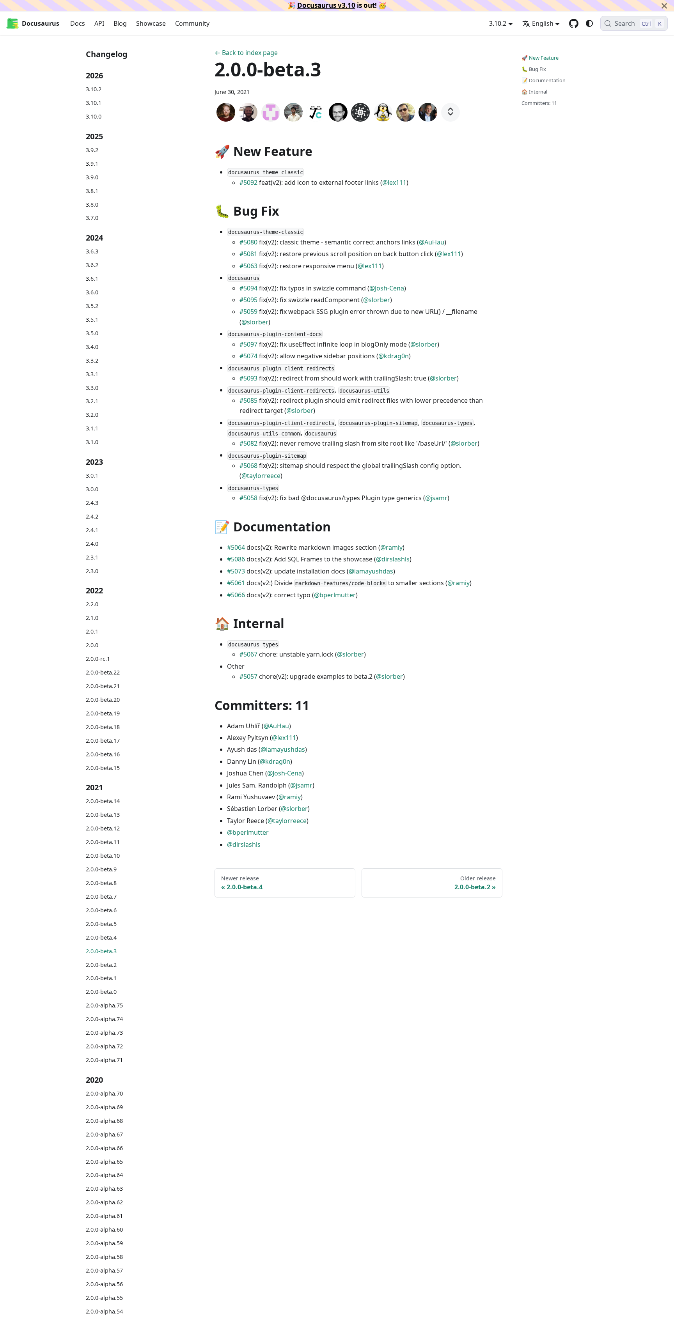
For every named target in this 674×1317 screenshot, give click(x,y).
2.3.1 (92, 557)
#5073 (236, 571)
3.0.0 (92, 488)
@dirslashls (393, 559)
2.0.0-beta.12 (103, 828)
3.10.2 (93, 89)
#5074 (248, 356)
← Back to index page (246, 52)
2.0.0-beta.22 (103, 672)
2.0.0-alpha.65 (104, 1161)
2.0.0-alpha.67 (104, 1134)
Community (192, 23)
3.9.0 (92, 177)
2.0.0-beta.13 (103, 814)
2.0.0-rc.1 (98, 658)
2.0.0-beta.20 (103, 699)
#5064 (236, 547)
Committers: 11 (539, 102)
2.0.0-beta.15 (103, 767)
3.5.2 (92, 305)
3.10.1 (93, 102)
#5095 (248, 300)
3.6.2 (92, 265)
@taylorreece (260, 475)
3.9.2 (92, 149)
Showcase (151, 23)
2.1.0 (92, 617)
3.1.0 (92, 442)
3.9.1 (92, 163)
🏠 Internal (534, 91)
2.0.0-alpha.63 (104, 1188)
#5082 (248, 443)
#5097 (248, 344)
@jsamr (436, 498)
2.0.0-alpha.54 (104, 1311)
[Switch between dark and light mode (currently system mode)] (589, 23)
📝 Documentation (543, 80)
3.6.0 (92, 292)
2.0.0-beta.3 (101, 950)
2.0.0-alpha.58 (104, 1256)
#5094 (248, 288)
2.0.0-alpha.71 (104, 1060)
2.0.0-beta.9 (101, 869)
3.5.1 (92, 319)
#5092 (248, 182)
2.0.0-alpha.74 (104, 1019)
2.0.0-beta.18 (103, 726)
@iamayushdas (371, 571)
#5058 (248, 498)
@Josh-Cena (386, 288)
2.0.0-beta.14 (103, 801)
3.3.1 (92, 373)
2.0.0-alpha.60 (104, 1229)
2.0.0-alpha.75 (104, 1005)
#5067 (248, 654)
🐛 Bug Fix (533, 69)
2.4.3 (92, 502)
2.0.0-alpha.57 (104, 1270)
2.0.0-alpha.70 (104, 1093)
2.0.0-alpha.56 (104, 1284)
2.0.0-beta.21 (103, 685)
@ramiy (391, 547)
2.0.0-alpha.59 (104, 1243)
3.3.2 (92, 360)
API (99, 23)
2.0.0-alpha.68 (104, 1120)
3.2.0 (92, 414)
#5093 (248, 378)
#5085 (248, 400)
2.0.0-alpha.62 (104, 1202)
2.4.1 (92, 529)
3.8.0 (92, 204)
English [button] (542, 23)
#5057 (248, 676)
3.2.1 (92, 401)
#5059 (248, 311)
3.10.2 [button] (497, 23)
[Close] (664, 5)
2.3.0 (92, 570)
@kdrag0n (393, 356)
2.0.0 (92, 645)
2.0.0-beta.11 (103, 842)
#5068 (248, 465)
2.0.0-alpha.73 (104, 1032)
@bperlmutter (335, 595)
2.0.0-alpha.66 (104, 1147)
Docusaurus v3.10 (326, 5)
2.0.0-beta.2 (101, 964)
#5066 (236, 595)
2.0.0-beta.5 (101, 923)
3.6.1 (92, 278)
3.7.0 (92, 217)
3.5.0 (92, 332)
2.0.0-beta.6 (101, 909)
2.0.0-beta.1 (101, 978)
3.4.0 (92, 346)
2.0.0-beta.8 (101, 882)
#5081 (248, 254)
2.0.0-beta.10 (103, 855)
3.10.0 (93, 116)
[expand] (450, 112)
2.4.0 (92, 543)
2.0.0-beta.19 (103, 713)
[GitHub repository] (573, 23)
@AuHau (431, 242)
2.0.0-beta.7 (101, 896)
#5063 (248, 266)
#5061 (236, 583)
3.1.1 (92, 428)
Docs (77, 23)
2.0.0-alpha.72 (104, 1046)
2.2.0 (92, 604)
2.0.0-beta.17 (103, 740)
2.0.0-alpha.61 (104, 1216)
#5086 (236, 559)
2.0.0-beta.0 (101, 991)
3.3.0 (92, 387)
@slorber (376, 300)
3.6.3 (92, 251)
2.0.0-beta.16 (103, 754)
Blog (120, 23)
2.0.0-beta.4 (101, 937)
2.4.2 (92, 516)
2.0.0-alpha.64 (104, 1175)
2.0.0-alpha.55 (104, 1297)
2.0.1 (92, 631)
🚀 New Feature (540, 57)
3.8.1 (92, 190)
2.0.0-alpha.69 (104, 1106)
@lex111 (394, 182)
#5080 (248, 242)
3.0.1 (92, 475)
